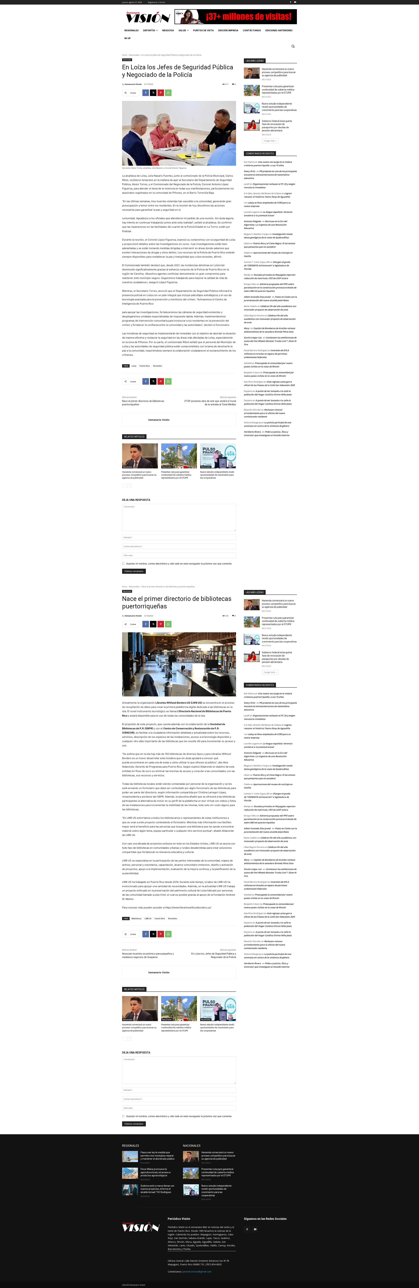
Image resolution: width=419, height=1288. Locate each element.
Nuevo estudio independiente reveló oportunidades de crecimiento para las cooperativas (217, 475)
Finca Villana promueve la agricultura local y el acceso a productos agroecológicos (156, 1172)
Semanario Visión (133, 84)
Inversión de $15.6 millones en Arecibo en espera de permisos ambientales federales (266, 354)
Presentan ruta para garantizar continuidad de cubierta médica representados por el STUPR (176, 475)
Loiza (134, 366)
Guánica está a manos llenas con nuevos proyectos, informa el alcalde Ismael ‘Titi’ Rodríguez (157, 1188)
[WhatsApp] (168, 92)
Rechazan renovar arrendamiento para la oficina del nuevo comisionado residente (264, 413)
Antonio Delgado (252, 221)
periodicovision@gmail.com (196, 1271)
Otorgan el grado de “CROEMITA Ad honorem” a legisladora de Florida (267, 265)
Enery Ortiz (249, 171)
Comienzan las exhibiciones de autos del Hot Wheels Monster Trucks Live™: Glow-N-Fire (270, 341)
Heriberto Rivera (252, 431)
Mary (246, 328)
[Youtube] (295, 2)
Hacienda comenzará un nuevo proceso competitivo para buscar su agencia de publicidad (139, 475)
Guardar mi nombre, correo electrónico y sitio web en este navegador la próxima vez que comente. (179, 563)
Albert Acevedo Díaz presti (257, 296)
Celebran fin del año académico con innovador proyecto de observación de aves (269, 319)
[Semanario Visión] (135, 420)
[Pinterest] (160, 92)
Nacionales (134, 55)
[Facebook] (290, 2)
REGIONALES (130, 1145)
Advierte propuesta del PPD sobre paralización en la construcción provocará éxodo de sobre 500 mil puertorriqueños (270, 287)
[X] (153, 92)
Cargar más (269, 140)
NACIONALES (191, 1145)
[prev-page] (124, 486)
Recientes (157, 366)
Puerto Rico (145, 366)
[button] (293, 46)
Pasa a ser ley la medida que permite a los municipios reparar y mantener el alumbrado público (157, 1155)
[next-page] (129, 486)
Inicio (124, 55)
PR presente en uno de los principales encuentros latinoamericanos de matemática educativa (270, 175)
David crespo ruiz (253, 337)
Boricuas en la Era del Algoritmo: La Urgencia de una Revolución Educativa (265, 225)
